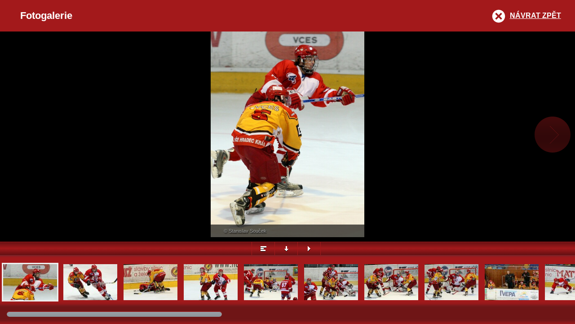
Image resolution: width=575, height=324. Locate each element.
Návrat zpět (535, 15)
